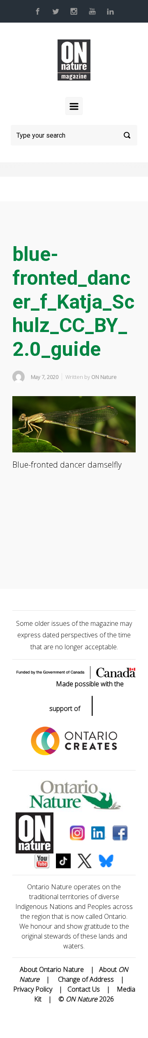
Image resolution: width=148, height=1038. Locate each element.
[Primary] (74, 106)
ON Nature (104, 377)
